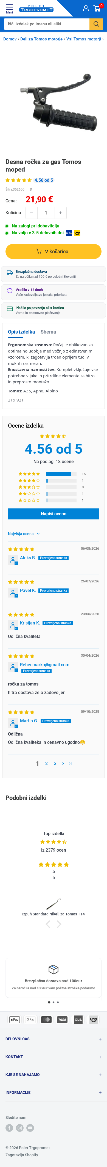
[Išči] (96, 24)
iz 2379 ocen (53, 850)
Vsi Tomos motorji (83, 39)
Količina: (13, 212)
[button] (19, 180)
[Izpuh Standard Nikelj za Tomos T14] (53, 903)
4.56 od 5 (54, 449)
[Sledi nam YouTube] (30, 1128)
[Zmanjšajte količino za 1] (31, 213)
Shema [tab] (48, 332)
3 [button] (55, 763)
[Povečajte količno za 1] (60, 213)
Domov (9, 39)
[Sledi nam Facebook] (9, 1128)
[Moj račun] (86, 8)
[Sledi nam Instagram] (20, 1128)
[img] (21, 549)
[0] (97, 8)
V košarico (56, 251)
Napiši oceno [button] (53, 513)
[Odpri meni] (9, 7)
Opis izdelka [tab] (21, 332)
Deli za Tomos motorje (41, 39)
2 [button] (46, 763)
